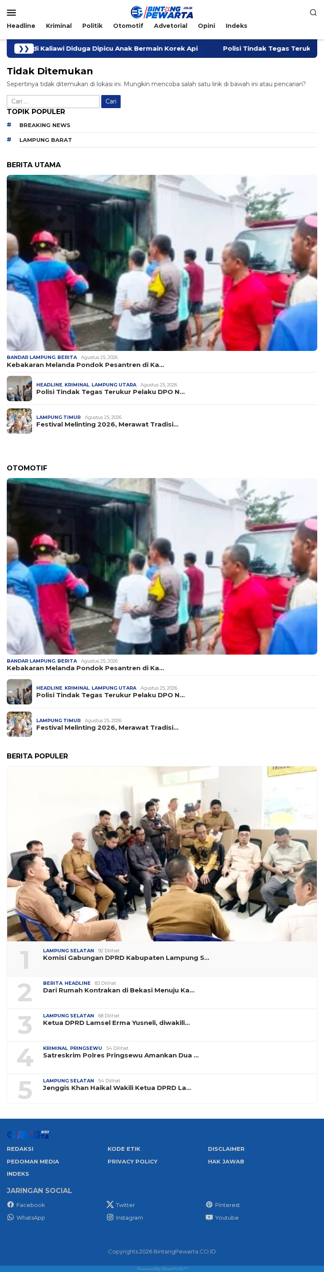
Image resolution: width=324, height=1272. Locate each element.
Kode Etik (124, 1148)
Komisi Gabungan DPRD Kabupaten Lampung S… (126, 958)
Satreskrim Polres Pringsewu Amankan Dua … (121, 1055)
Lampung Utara (114, 385)
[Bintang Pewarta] (162, 12)
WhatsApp (30, 1217)
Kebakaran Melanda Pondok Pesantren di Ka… (85, 365)
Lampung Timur (58, 417)
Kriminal (77, 385)
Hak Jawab (226, 1161)
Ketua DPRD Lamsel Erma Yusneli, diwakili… (116, 1023)
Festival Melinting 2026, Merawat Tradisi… (107, 424)
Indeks (18, 1173)
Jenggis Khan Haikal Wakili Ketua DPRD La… (117, 1088)
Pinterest (227, 1204)
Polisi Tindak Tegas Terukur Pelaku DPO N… (110, 392)
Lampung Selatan (68, 951)
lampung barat (45, 139)
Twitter (125, 1204)
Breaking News (44, 125)
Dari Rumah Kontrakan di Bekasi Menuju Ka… (118, 990)
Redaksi (20, 1148)
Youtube (227, 1217)
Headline (49, 385)
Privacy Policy (132, 1161)
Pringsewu (86, 1048)
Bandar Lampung (31, 357)
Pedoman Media (33, 1161)
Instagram (129, 1217)
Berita (67, 357)
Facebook (30, 1204)
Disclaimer (226, 1148)
